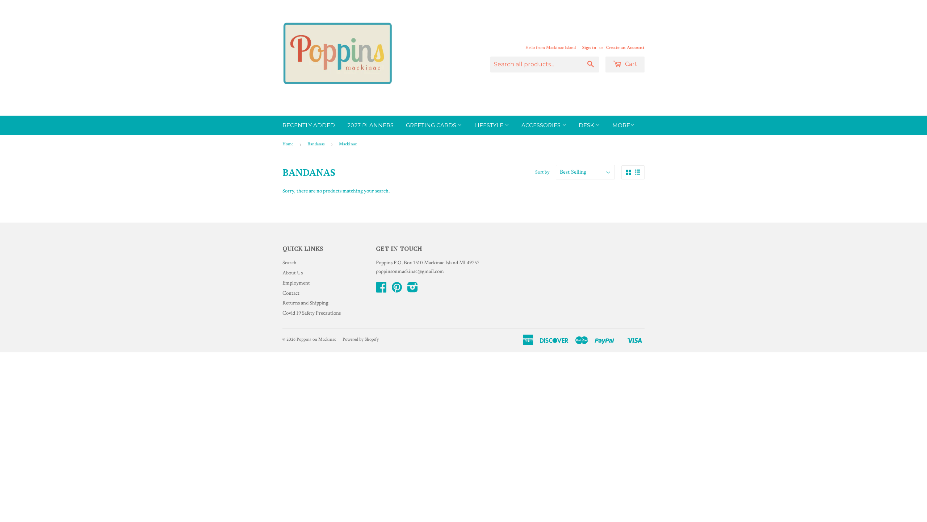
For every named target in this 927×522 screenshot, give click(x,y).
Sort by (542, 172)
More (621, 125)
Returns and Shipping (305, 302)
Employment (296, 282)
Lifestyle (489, 125)
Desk (587, 125)
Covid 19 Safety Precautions (311, 313)
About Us (292, 272)
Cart (630, 64)
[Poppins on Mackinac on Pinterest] (396, 289)
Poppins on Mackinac (316, 339)
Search (289, 262)
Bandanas (316, 144)
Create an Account (625, 47)
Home (287, 144)
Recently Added (308, 125)
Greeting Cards (432, 125)
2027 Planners (370, 125)
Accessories (541, 125)
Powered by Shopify (361, 339)
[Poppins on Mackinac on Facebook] (381, 289)
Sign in (589, 47)
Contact (290, 293)
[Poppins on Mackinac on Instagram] (412, 289)
